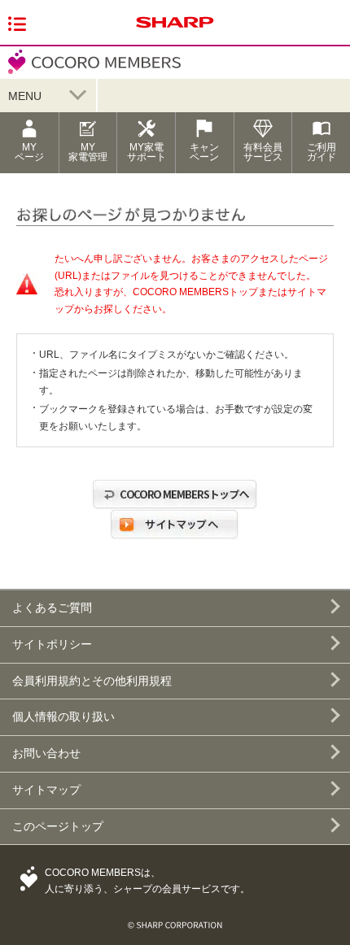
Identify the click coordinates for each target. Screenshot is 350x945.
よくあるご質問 (52, 607)
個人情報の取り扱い (63, 716)
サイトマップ (46, 789)
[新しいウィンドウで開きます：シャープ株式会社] (175, 28)
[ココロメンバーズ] (90, 72)
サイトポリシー (52, 644)
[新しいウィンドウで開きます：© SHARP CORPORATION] (175, 918)
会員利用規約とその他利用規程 (92, 680)
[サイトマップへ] (175, 540)
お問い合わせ (46, 753)
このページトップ (57, 826)
